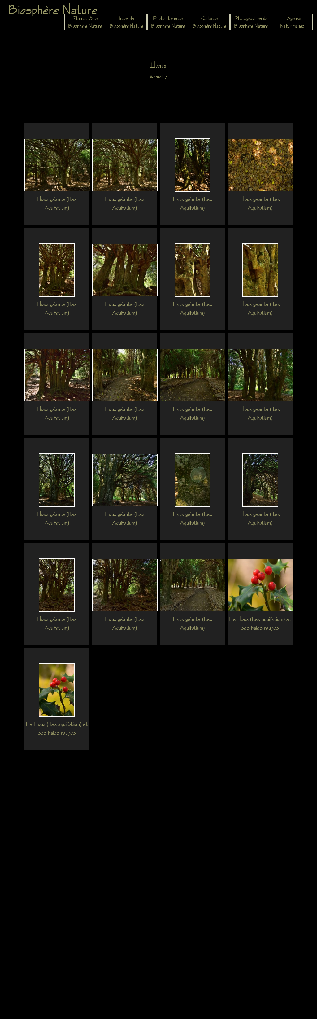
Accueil (157, 76)
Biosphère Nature (52, 9)
